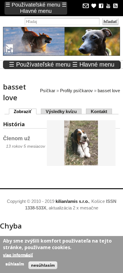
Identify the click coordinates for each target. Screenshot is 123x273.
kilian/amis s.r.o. (72, 201)
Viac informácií (18, 254)
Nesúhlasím (43, 265)
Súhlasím (14, 263)
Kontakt (99, 111)
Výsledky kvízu (61, 111)
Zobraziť (25, 111)
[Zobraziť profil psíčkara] (81, 162)
